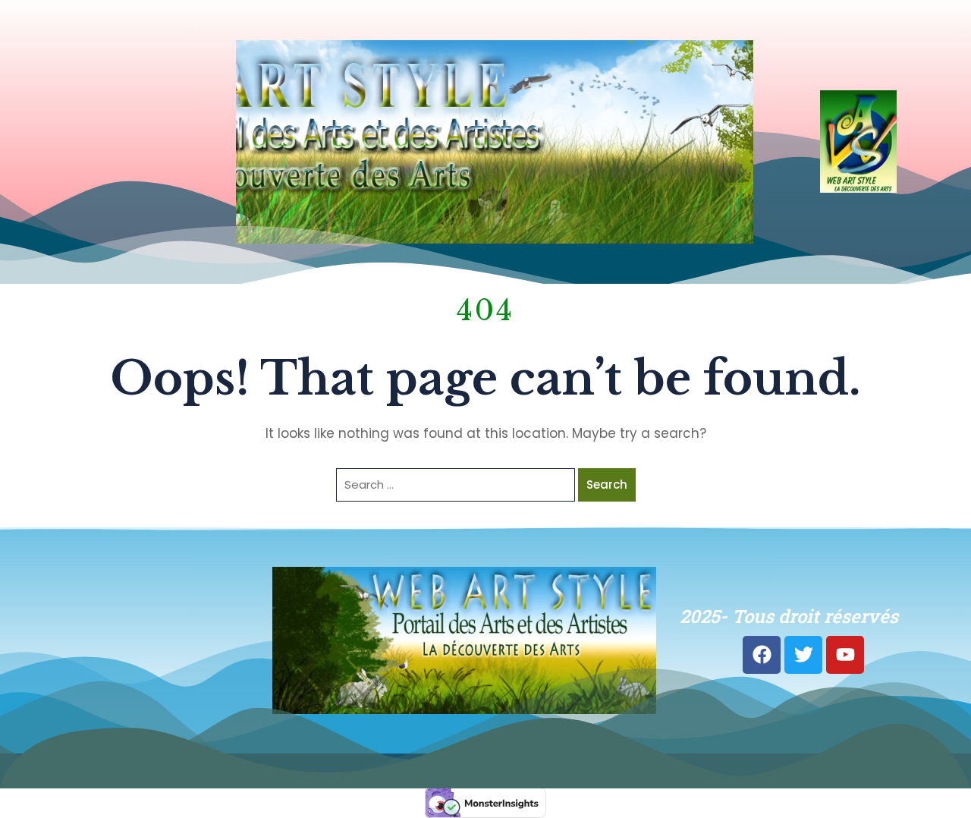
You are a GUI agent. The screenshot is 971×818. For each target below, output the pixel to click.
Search (606, 484)
